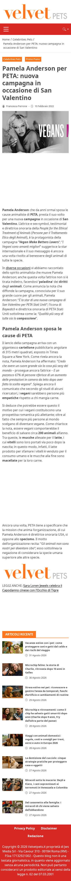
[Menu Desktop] (6, 29)
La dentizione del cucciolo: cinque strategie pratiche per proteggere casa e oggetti (46, 761)
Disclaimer (49, 828)
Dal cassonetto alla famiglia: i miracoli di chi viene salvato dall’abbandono (43, 806)
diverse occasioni (18, 268)
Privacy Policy (24, 828)
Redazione (35, 836)
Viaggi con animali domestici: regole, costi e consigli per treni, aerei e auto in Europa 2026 (44, 739)
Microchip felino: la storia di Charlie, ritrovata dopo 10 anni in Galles (45, 668)
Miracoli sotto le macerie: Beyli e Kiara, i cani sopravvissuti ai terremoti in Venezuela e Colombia (46, 783)
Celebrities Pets (12, 59)
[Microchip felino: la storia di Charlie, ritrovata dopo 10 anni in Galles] (12, 669)
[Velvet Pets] (35, 11)
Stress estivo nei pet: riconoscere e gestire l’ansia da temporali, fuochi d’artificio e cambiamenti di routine (47, 691)
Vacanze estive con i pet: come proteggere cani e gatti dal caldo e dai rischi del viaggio (46, 646)
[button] (66, 29)
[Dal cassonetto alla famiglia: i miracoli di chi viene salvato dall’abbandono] (12, 807)
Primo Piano (33, 59)
